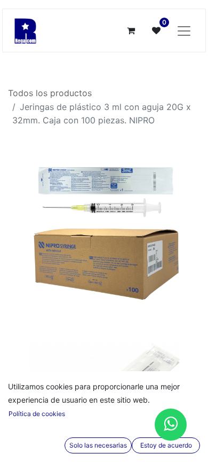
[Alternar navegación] (184, 30)
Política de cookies (37, 414)
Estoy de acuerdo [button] (166, 445)
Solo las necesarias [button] (98, 445)
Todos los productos (50, 93)
